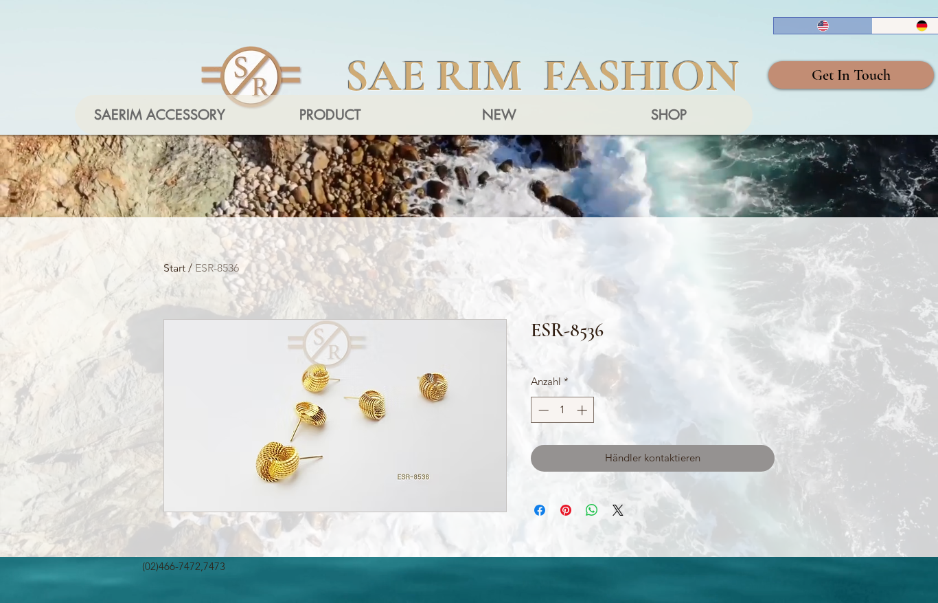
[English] (823, 26)
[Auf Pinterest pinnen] (566, 510)
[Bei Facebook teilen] (539, 510)
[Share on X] (618, 510)
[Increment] (583, 410)
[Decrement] (542, 410)
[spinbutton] (562, 410)
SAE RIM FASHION (542, 75)
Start (174, 267)
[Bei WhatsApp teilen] (592, 510)
